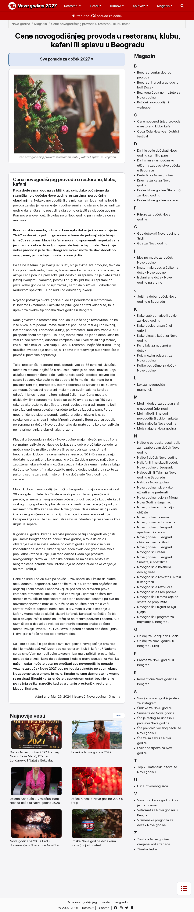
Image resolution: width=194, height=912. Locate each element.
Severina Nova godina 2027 (90, 752)
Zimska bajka (147, 849)
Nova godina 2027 (37, 6)
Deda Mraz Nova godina (155, 175)
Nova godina (70, 509)
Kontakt (88, 908)
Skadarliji (53, 549)
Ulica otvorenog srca (152, 786)
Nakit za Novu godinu (153, 482)
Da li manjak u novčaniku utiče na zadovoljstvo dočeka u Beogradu (159, 165)
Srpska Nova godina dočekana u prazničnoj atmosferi (94, 843)
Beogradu (60, 250)
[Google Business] (133, 908)
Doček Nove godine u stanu (157, 200)
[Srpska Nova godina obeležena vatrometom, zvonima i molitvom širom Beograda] (97, 823)
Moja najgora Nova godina (156, 428)
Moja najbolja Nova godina (156, 423)
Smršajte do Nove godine (155, 713)
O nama (114, 696)
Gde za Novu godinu (152, 243)
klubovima (20, 305)
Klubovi (18, 439)
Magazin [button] (163, 6)
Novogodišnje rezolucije (154, 587)
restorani (45, 365)
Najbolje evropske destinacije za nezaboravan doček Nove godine (159, 447)
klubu (109, 179)
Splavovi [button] (139, 6)
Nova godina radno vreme (156, 522)
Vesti (119, 715)
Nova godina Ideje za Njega (157, 497)
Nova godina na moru (153, 517)
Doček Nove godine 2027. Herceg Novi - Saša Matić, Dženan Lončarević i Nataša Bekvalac (34, 756)
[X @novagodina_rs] (127, 908)
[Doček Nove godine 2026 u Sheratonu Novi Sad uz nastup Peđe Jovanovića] (36, 823)
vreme (114, 673)
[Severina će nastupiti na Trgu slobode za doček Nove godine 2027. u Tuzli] (97, 734)
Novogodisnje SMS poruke (156, 592)
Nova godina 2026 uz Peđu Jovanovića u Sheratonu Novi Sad (35, 843)
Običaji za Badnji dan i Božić (158, 636)
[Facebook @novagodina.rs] (116, 908)
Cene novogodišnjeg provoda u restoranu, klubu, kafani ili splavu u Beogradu (97, 40)
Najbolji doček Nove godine (157, 457)
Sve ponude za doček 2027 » (66, 59)
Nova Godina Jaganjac (154, 502)
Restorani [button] (71, 6)
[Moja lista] (184, 888)
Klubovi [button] (115, 6)
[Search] (182, 6)
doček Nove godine (49, 424)
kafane (58, 240)
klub (84, 649)
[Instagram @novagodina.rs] (121, 908)
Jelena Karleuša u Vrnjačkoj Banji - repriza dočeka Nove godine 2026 (36, 801)
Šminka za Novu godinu (154, 708)
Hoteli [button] (94, 6)
